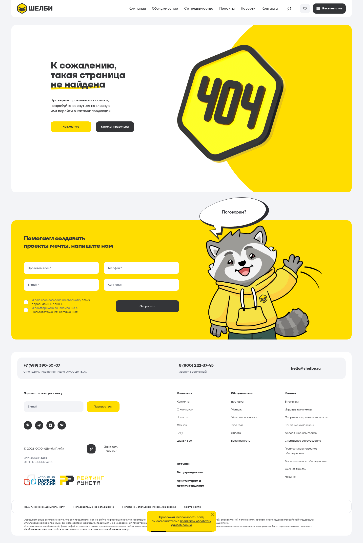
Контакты (270, 8)
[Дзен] (50, 425)
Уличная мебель (295, 469)
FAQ (180, 433)
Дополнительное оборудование (306, 461)
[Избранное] (305, 9)
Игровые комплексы (298, 409)
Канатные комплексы (299, 425)
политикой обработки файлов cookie (191, 523)
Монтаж (236, 409)
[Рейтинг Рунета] (82, 481)
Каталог (12, 23)
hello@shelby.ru (306, 368)
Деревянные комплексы (301, 433)
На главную (70, 127)
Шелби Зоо (184, 441)
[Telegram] (39, 425)
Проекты (183, 464)
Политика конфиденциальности (44, 506)
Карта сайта (192, 506)
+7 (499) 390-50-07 (41, 365)
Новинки (290, 477)
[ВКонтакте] (62, 425)
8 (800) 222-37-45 (196, 365)
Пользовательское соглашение (93, 506)
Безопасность (240, 441)
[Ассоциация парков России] (40, 481)
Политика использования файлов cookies (149, 506)
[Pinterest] (28, 425)
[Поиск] (289, 9)
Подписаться (103, 406)
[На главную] (34, 9)
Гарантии (237, 425)
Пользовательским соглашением (55, 312)
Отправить (147, 306)
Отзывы (182, 425)
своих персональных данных (61, 302)
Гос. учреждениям (190, 472)
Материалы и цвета (244, 417)
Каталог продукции (115, 127)
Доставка (237, 402)
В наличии (291, 402)
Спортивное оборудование (303, 441)
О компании (185, 409)
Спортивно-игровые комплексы (306, 417)
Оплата (236, 433)
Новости (248, 8)
